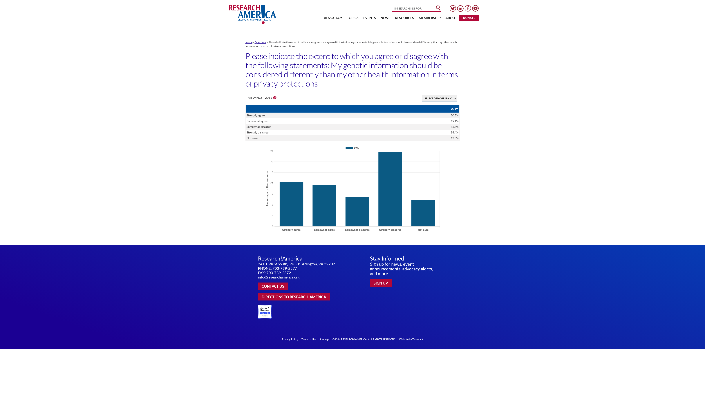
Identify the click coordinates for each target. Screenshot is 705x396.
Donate (469, 17)
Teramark (417, 339)
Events (369, 18)
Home (248, 42)
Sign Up (381, 283)
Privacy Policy (290, 339)
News (385, 18)
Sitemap (324, 339)
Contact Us (273, 286)
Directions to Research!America (294, 297)
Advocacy (333, 18)
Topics (353, 18)
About (451, 18)
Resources (404, 18)
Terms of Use (308, 339)
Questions (260, 42)
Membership (430, 18)
